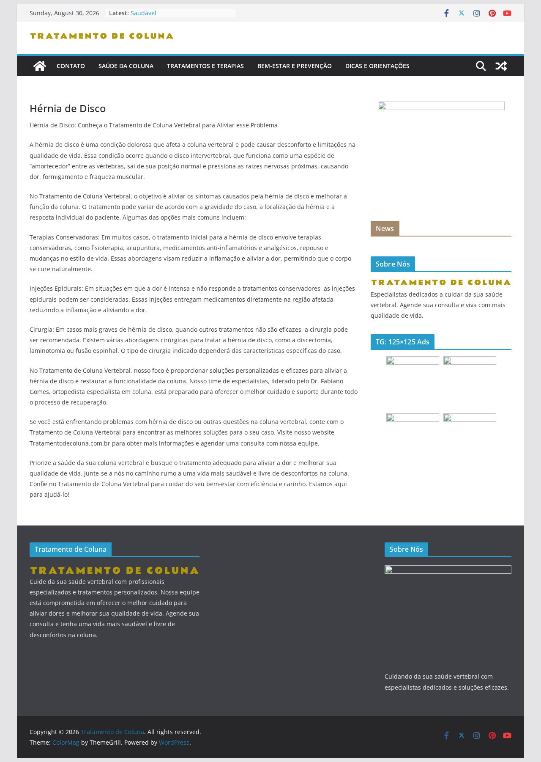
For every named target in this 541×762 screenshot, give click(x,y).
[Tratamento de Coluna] (40, 66)
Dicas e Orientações (377, 66)
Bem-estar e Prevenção (294, 66)
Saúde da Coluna (125, 66)
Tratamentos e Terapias (205, 66)
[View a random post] (501, 66)
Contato (71, 66)
